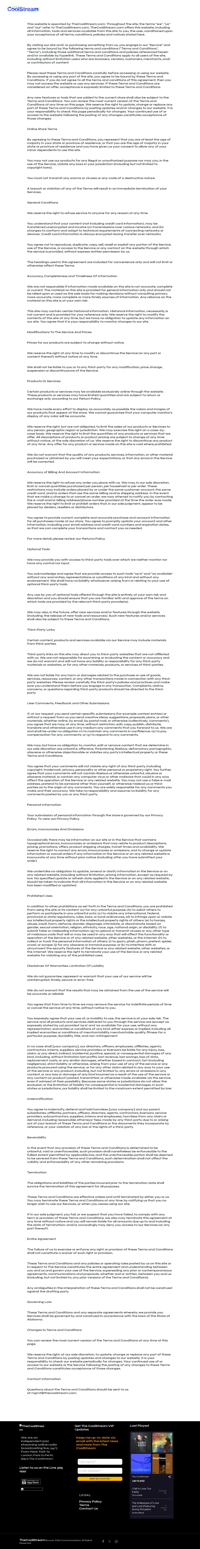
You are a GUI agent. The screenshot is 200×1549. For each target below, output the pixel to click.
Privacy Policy (90, 1501)
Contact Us (88, 1508)
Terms (84, 1505)
